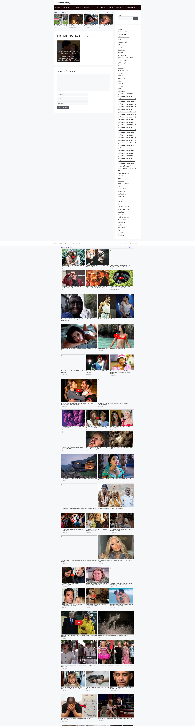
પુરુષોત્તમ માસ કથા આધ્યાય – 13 (127, 104)
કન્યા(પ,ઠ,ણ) (121, 50)
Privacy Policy (123, 243)
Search (120, 15)
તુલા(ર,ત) (120, 73)
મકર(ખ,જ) (121, 181)
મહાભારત (110, 7)
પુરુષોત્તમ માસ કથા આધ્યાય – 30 (127, 148)
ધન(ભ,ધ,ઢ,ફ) (121, 78)
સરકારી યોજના (75, 7)
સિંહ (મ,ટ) (121, 230)
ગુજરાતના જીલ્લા (122, 60)
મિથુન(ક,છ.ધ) (122, 191)
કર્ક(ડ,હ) (120, 52)
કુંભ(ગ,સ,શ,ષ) (122, 55)
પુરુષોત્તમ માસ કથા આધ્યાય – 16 (127, 112)
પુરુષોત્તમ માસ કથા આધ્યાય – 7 (126, 158)
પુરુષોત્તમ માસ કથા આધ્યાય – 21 (127, 127)
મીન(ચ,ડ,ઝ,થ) (122, 194)
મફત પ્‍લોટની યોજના (123, 183)
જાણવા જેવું (118, 7)
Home (116, 243)
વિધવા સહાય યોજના (123, 209)
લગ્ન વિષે (120, 201)
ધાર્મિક (95, 7)
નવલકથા (120, 83)
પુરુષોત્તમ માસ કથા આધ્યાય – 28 (127, 140)
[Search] (135, 18)
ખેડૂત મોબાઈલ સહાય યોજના (126, 57)
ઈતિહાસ (65, 7)
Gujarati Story (63, 3)
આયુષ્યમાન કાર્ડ (122, 42)
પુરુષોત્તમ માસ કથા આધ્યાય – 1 (126, 94)
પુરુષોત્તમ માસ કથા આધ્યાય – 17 (127, 114)
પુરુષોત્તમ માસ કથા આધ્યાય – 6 (126, 156)
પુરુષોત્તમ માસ (129, 7)
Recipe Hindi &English (124, 32)
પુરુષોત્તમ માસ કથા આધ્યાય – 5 (126, 153)
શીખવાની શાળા (122, 219)
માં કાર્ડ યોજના (122, 188)
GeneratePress (76, 243)
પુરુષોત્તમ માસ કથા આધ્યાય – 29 (127, 143)
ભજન (119, 178)
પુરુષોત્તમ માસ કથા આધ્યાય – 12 (127, 101)
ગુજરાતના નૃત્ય (122, 63)
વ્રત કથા (120, 214)
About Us (131, 243)
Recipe (120, 29)
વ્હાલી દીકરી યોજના (123, 217)
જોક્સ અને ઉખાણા (123, 70)
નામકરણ (86, 7)
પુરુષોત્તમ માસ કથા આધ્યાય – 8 (126, 161)
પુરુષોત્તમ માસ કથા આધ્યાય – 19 (127, 119)
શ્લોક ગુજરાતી (122, 222)
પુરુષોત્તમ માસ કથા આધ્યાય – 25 (127, 137)
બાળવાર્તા (120, 176)
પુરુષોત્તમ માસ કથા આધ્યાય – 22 (127, 130)
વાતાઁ (102, 7)
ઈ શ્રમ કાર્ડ (121, 44)
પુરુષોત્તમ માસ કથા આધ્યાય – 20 (127, 125)
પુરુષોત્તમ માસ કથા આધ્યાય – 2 (126, 122)
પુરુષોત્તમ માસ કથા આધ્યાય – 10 (127, 96)
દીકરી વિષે (57, 7)
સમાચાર (120, 225)
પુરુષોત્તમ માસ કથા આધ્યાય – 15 (127, 109)
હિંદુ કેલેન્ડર (121, 232)
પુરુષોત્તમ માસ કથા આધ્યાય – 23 (127, 132)
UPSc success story (124, 37)
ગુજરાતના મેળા (122, 65)
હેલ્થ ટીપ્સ (121, 235)
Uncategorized (122, 34)
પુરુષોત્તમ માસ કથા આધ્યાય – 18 (127, 117)
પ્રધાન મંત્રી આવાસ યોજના (125, 166)
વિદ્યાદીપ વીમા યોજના (124, 207)
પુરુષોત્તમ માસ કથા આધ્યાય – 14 (127, 106)
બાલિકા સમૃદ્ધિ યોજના (124, 173)
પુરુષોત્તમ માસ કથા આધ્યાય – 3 (126, 145)
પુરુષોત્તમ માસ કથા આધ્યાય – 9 (126, 163)
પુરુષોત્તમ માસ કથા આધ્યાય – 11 (127, 99)
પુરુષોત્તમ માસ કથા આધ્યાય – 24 (127, 135)
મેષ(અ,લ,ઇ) (121, 196)
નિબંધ (119, 88)
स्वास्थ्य (119, 39)
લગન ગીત (120, 199)
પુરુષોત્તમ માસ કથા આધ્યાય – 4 (126, 150)
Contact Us (138, 243)
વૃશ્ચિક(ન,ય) (121, 212)
